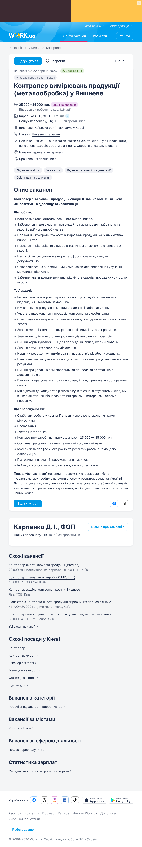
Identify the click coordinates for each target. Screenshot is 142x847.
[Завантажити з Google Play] (121, 800)
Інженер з (21, 663)
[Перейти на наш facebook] (34, 800)
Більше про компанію (108, 527)
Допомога (108, 813)
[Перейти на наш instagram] (54, 800)
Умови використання (25, 819)
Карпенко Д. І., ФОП (45, 527)
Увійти (125, 36)
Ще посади (17, 685)
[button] (120, 61)
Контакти (32, 813)
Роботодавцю (118, 26)
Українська (17, 800)
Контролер (22, 655)
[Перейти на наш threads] (44, 800)
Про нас (48, 813)
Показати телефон (46, 134)
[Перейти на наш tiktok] (75, 800)
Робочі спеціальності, (36, 707)
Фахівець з (22, 678)
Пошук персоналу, (25, 750)
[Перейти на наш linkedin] (65, 800)
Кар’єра (63, 813)
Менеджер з (23, 670)
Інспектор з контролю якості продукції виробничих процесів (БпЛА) (61, 602)
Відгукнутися (27, 61)
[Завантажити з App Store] (94, 800)
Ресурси (15, 813)
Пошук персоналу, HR (35, 121)
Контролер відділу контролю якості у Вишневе (44, 589)
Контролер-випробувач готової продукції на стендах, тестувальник (60, 614)
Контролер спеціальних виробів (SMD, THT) (42, 577)
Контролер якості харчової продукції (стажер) (44, 565)
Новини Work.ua (85, 813)
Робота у (20, 728)
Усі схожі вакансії (22, 626)
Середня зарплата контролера (39, 771)
